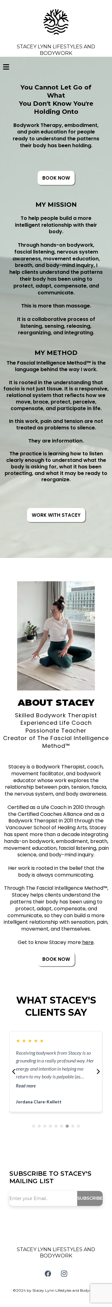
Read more (26, 1085)
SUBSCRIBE (90, 1198)
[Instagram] (64, 1274)
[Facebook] (48, 1274)
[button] (6, 67)
